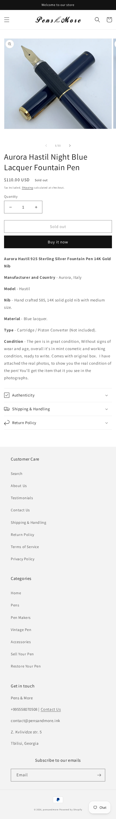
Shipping (27, 187)
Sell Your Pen (22, 654)
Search (17, 473)
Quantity (11, 196)
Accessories (21, 641)
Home (16, 592)
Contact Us (20, 510)
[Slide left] (46, 146)
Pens (15, 605)
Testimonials (22, 497)
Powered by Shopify (70, 809)
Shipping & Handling (28, 522)
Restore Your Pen (26, 666)
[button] (7, 20)
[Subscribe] (99, 775)
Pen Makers (21, 617)
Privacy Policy (22, 558)
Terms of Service (25, 546)
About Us (19, 485)
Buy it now (58, 241)
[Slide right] (70, 146)
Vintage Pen (21, 629)
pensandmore (51, 809)
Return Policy (22, 534)
